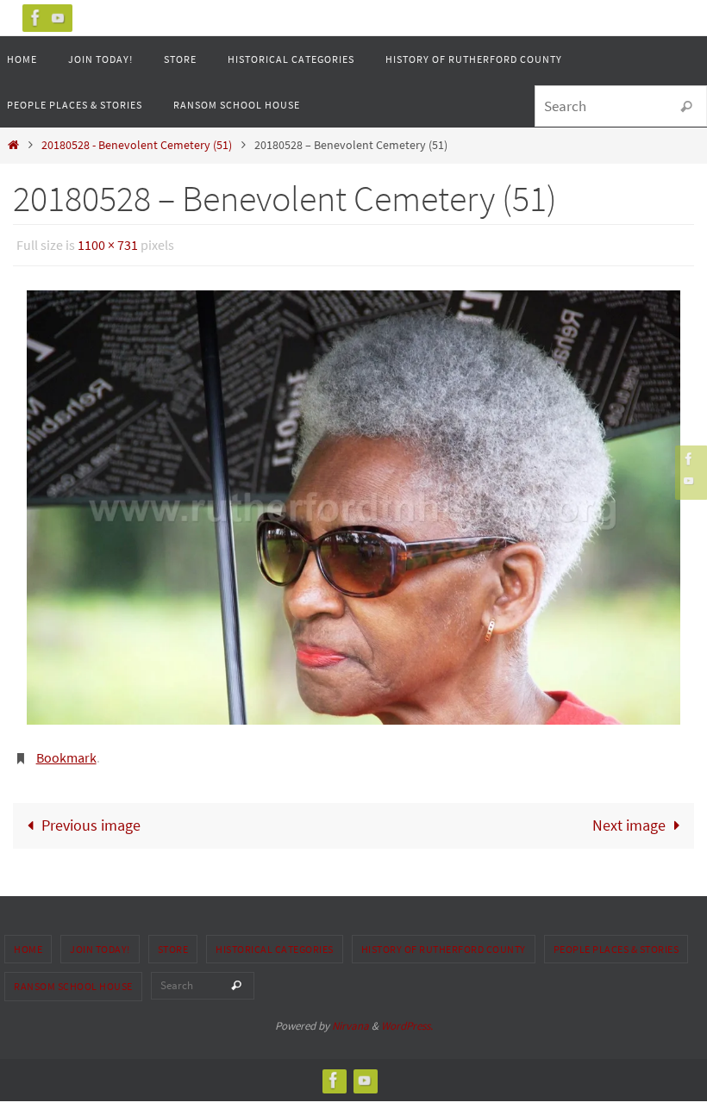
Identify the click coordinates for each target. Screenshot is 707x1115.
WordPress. (407, 1017)
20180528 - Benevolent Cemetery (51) (136, 145)
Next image (629, 816)
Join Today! (100, 939)
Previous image (91, 816)
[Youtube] (58, 17)
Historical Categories (275, 939)
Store (173, 939)
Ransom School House (73, 977)
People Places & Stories (616, 939)
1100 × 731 (108, 243)
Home (28, 939)
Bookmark (66, 750)
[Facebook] (36, 17)
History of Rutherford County (443, 939)
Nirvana (350, 1017)
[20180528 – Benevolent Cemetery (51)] (353, 503)
